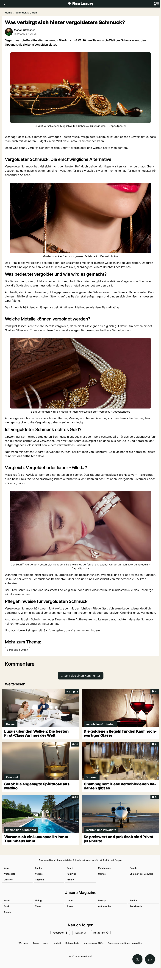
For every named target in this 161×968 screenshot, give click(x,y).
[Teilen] (137, 959)
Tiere (38, 906)
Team (36, 943)
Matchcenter (105, 868)
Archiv (70, 879)
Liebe (69, 900)
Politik (38, 868)
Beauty (7, 912)
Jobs (45, 943)
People (133, 868)
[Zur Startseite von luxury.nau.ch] (80, 4)
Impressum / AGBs (93, 943)
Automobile (104, 906)
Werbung (23, 943)
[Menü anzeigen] (156, 4)
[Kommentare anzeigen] (150, 959)
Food (6, 906)
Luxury (102, 900)
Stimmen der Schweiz (141, 873)
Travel (70, 906)
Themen (39, 879)
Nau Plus (71, 873)
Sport (70, 868)
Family (133, 900)
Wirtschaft (9, 873)
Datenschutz (72, 943)
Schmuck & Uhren (26, 12)
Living (38, 900)
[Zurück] (4, 4)
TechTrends (136, 906)
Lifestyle (8, 879)
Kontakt (57, 943)
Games (102, 873)
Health (6, 900)
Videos (39, 873)
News (6, 868)
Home (8, 12)
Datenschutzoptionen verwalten (125, 943)
